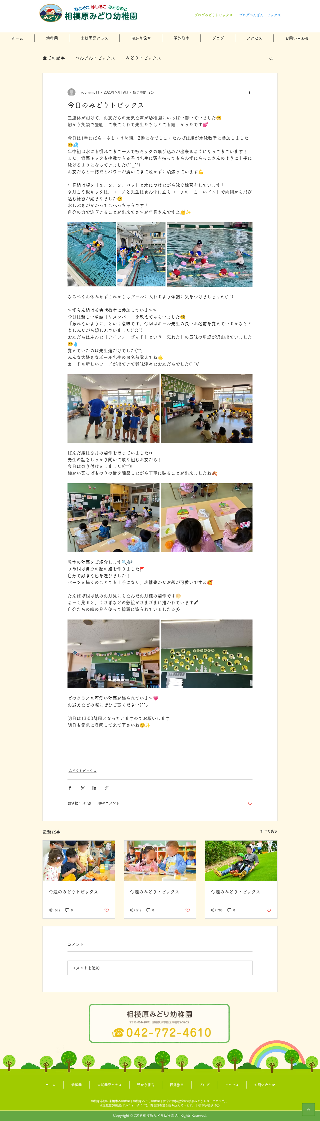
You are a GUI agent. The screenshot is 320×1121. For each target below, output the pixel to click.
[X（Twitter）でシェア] (82, 787)
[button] (52, 38)
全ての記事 (53, 58)
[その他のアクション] (249, 92)
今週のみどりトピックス (73, 891)
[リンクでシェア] (106, 787)
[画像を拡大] (92, 254)
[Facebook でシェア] (70, 787)
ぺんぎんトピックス (95, 58)
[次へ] (308, 1109)
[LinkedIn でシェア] (94, 787)
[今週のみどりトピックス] (79, 861)
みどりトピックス (144, 58)
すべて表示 (269, 831)
